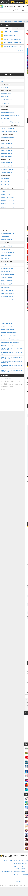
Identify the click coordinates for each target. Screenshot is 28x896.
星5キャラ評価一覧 (5, 185)
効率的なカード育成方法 (6, 280)
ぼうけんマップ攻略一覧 (6, 246)
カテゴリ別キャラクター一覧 (7, 233)
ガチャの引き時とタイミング (7, 293)
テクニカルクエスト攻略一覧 (7, 252)
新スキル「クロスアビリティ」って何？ (10, 265)
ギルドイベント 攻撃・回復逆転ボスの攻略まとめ (14, 39)
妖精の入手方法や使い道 (6, 323)
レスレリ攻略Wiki (17, 878)
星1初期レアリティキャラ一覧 (7, 191)
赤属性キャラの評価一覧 (6, 144)
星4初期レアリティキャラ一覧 (7, 200)
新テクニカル (16, 10)
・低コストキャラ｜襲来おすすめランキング (11, 122)
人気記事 (6, 28)
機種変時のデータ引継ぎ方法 (7, 329)
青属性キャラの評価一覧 (6, 147)
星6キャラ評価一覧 (5, 181)
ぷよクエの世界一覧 (5, 249)
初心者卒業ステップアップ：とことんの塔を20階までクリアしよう (11, 357)
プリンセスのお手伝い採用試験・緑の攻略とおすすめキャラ (14, 42)
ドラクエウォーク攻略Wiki (19, 868)
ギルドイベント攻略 (5, 10)
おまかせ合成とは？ (5, 287)
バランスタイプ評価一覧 (6, 172)
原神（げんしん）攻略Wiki (19, 871)
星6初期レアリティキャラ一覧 (7, 207)
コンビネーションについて (7, 299)
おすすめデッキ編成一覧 (6, 239)
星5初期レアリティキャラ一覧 (7, 204)
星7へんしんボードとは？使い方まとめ (10, 335)
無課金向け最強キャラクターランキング (10, 115)
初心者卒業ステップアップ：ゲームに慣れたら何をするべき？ (11, 353)
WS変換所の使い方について (7, 345)
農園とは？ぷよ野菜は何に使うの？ (9, 332)
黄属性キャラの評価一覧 (6, 153)
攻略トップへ (4, 81)
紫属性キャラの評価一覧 (6, 156)
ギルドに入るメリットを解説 (7, 274)
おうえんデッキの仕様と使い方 (8, 290)
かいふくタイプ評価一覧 (6, 166)
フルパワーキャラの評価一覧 (7, 128)
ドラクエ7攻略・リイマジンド (20, 863)
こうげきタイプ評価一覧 (6, 162)
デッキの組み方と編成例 (6, 277)
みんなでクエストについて (7, 296)
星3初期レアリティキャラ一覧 (7, 197)
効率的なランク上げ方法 (6, 284)
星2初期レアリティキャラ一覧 (7, 194)
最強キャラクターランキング (10, 35)
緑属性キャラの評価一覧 (6, 150)
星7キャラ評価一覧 (5, 178)
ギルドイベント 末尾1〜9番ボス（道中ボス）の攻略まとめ (14, 46)
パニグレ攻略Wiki (17, 881)
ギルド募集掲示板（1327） (7, 100)
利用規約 (16, 855)
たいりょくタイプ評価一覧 (7, 169)
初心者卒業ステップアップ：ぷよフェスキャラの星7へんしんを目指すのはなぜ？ (11, 366)
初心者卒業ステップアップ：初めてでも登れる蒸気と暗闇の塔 (11, 362)
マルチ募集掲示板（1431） (7, 103)
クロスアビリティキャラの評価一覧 (9, 131)
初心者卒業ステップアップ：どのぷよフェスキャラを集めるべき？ (11, 370)
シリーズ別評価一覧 (5, 236)
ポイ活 (8, 2)
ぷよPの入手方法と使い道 (7, 326)
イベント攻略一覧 (5, 258)
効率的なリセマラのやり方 (7, 268)
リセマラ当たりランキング (7, 118)
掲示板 (18, 28)
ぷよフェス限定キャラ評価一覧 (8, 137)
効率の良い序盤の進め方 (6, 271)
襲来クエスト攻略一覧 (6, 255)
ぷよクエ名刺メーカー (6, 87)
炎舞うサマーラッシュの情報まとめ (12, 31)
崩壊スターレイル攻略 (18, 867)
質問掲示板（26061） (6, 96)
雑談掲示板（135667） (6, 93)
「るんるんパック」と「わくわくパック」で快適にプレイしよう (11, 349)
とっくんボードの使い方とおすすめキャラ (10, 339)
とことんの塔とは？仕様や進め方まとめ (10, 342)
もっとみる (20, 50)
